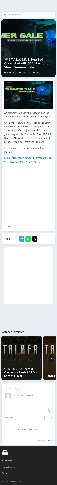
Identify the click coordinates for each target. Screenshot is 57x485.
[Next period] (51, 358)
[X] (34, 239)
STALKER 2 (15, 14)
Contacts (5, 473)
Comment (26, 72)
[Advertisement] (28, 196)
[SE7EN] (5, 453)
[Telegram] (21, 239)
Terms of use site (8, 467)
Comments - (45, 440)
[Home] (6, 15)
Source (8, 226)
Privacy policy (7, 461)
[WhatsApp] (28, 239)
